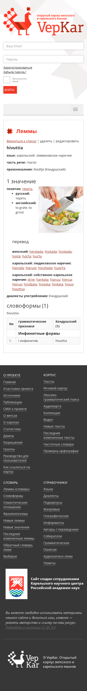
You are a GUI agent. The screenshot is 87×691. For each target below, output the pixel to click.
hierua (67, 279)
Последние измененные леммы (18, 536)
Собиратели (53, 536)
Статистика (12, 429)
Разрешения (13, 442)
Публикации (12, 402)
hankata (42, 279)
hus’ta (37, 256)
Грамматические (56, 543)
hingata (44, 284)
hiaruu (55, 279)
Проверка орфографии (61, 451)
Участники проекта (18, 389)
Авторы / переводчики (61, 529)
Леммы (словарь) (16, 489)
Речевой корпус (56, 388)
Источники (11, 395)
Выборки (10, 556)
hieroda (18, 268)
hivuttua (18, 289)
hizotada (65, 251)
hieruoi (31, 268)
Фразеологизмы (15, 514)
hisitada (51, 251)
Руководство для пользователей (15, 458)
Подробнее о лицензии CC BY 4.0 (31, 627)
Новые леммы (14, 520)
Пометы (50, 563)
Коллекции (52, 413)
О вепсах (10, 415)
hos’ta (26, 256)
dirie (31, 279)
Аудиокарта (52, 406)
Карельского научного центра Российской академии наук (57, 585)
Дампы (8, 436)
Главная (9, 382)
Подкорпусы (53, 502)
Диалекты (51, 496)
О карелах (11, 422)
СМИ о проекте (15, 409)
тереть (27, 189)
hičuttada (45, 268)
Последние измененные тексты (59, 435)
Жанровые (52, 509)
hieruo (17, 284)
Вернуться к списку (21, 141)
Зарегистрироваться (17, 67)
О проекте (12, 375)
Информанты (54, 522)
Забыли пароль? (14, 72)
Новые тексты (54, 426)
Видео (48, 419)
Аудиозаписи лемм (58, 556)
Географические (56, 516)
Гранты (9, 449)
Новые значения (16, 527)
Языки (48, 489)
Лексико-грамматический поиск (61, 397)
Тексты (49, 381)
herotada (36, 251)
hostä (16, 256)
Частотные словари (59, 444)
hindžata (30, 284)
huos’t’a (59, 268)
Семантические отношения (15, 504)
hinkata (57, 284)
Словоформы (13, 496)
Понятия (50, 549)
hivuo (69, 284)
